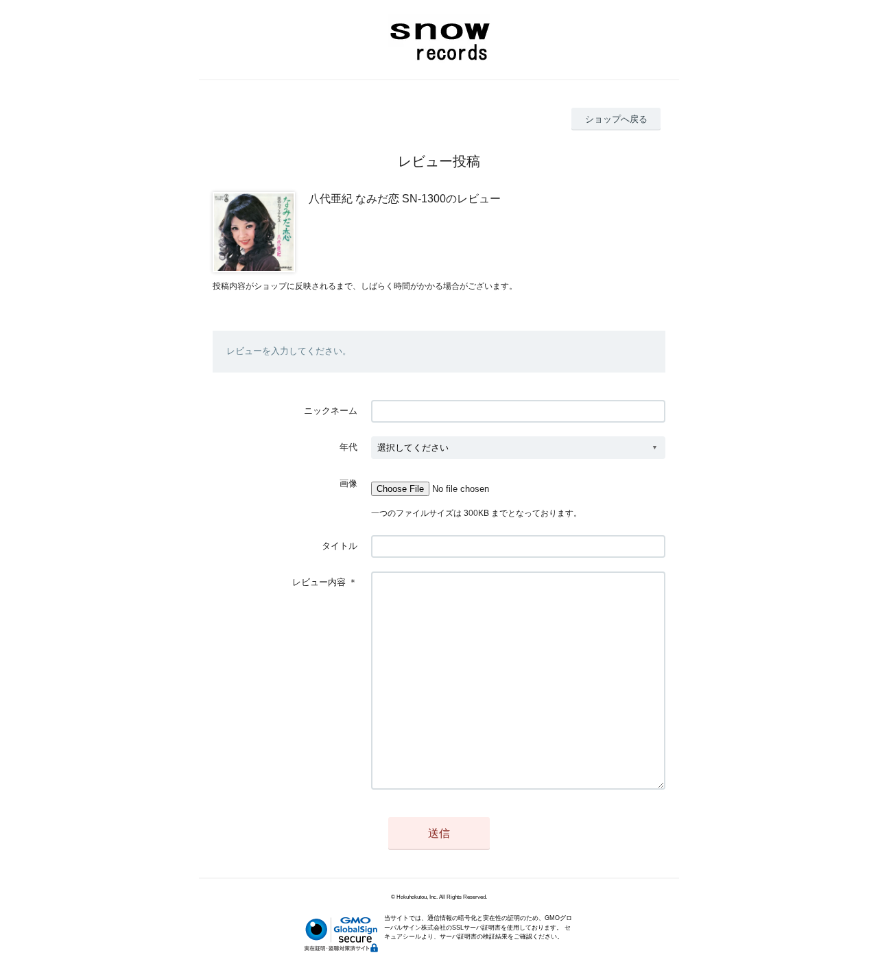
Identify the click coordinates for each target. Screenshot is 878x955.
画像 (348, 483)
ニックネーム (330, 410)
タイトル (339, 546)
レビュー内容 (319, 582)
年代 (348, 447)
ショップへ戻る (616, 119)
